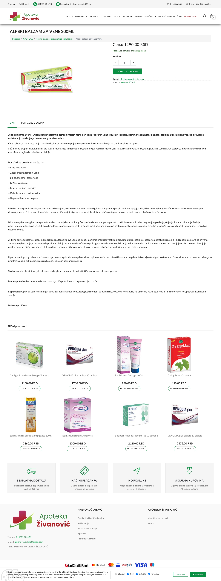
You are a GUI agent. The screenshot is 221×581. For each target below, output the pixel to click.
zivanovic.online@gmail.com (29, 542)
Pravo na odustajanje (87, 528)
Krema (123, 82)
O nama (11, 4)
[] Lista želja (176, 4)
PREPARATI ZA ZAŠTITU (144, 16)
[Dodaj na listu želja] (45, 369)
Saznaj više (180, 574)
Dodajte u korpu (127, 71)
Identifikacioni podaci (158, 518)
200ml (131, 82)
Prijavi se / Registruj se (199, 4)
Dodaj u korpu (29, 388)
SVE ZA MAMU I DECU (109, 16)
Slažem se (199, 574)
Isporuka (82, 533)
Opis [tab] (12, 122)
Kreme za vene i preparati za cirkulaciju (54, 38)
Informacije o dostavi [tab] (32, 122)
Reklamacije (83, 523)
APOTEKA (127, 16)
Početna (16, 38)
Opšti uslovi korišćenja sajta (91, 518)
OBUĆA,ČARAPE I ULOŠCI (169, 16)
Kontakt (151, 523)
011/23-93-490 (44, 4)
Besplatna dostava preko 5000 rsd (76, 4)
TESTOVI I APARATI (74, 16)
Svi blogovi (24, 4)
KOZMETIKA (91, 16)
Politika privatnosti (87, 538)
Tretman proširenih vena (132, 79)
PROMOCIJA (189, 16)
